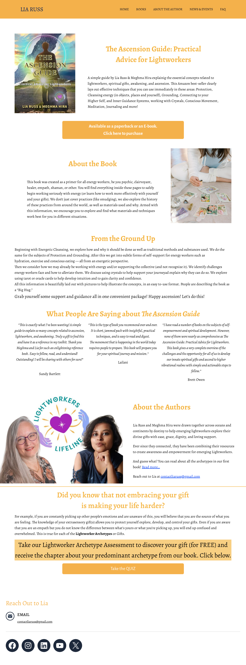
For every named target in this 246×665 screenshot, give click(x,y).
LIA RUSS (31, 9)
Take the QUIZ (123, 568)
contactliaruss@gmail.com (180, 476)
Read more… (151, 467)
